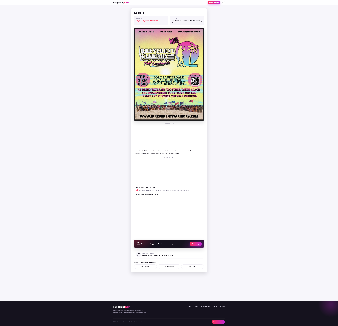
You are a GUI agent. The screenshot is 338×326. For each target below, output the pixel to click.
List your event (214, 2)
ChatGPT (147, 266)
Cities (196, 306)
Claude (194, 266)
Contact (215, 306)
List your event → (218, 322)
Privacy (222, 306)
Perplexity (170, 266)
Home (189, 306)
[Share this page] (223, 2)
